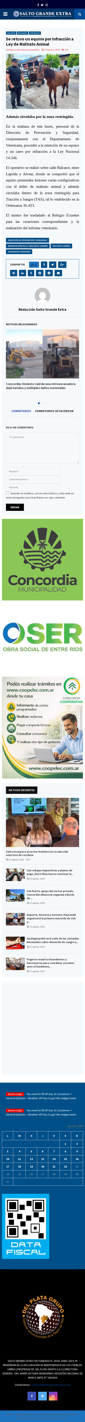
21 (54, 1166)
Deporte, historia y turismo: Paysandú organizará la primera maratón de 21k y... (51, 918)
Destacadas (22, 33)
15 (65, 1159)
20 (42, 1166)
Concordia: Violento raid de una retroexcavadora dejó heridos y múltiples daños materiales (41, 386)
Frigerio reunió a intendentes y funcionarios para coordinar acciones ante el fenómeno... (50, 963)
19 (31, 1166)
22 (65, 1166)
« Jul (4, 1187)
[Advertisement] (42, 1028)
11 (19, 1159)
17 (7, 1166)
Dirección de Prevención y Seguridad (27, 240)
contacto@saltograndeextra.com (50, 1385)
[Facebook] (31, 1396)
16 (77, 1159)
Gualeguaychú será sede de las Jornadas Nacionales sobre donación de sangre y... (53, 940)
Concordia (11, 33)
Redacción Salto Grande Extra (25, 49)
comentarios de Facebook (54, 411)
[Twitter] (42, 1396)
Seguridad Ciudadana (19, 251)
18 (19, 1166)
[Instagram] (53, 1396)
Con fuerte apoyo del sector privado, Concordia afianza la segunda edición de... (50, 894)
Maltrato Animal (61, 246)
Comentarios (21, 411)
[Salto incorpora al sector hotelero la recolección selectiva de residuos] (42, 822)
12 (31, 1159)
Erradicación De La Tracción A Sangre (28, 246)
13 (42, 1159)
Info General (35, 33)
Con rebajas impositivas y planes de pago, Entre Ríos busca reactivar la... (50, 872)
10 (7, 1159)
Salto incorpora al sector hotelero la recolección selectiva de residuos (37, 853)
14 (54, 1159)
